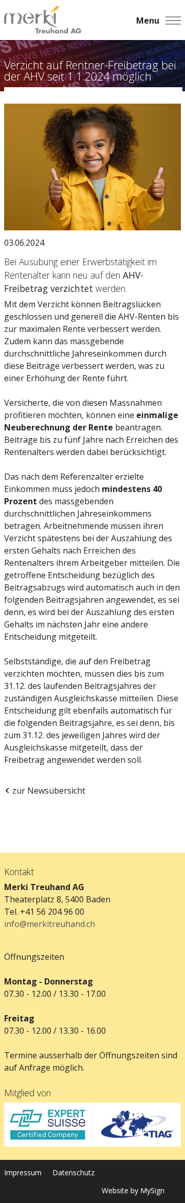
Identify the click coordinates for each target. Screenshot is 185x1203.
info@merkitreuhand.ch (49, 924)
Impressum (23, 1172)
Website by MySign (133, 1190)
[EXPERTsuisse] (48, 1124)
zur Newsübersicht (48, 790)
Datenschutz (73, 1172)
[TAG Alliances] (136, 1124)
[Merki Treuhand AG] (42, 20)
